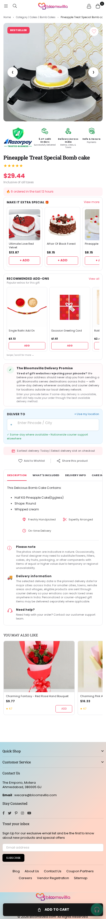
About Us (32, 871)
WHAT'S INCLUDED (46, 475)
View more (91, 202)
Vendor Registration (53, 878)
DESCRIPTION (17, 475)
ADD (27, 345)
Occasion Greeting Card (66, 331)
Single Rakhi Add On (22, 331)
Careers (25, 878)
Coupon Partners (80, 871)
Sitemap (81, 878)
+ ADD (25, 260)
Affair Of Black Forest (61, 244)
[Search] (14, 6)
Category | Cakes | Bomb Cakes (35, 17)
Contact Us (52, 871)
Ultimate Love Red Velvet (21, 245)
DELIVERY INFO (75, 475)
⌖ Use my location (86, 414)
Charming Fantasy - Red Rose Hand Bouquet (37, 696)
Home (7, 17)
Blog (16, 871)
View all (94, 279)
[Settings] (89, 6)
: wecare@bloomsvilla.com (34, 795)
